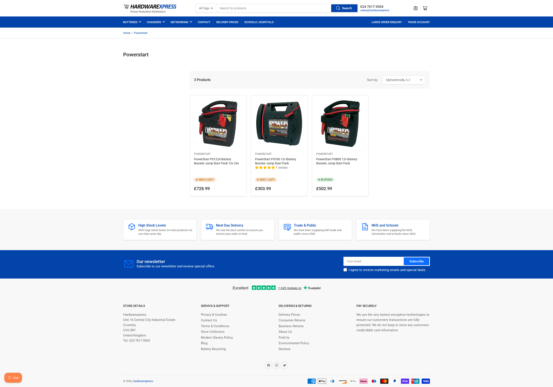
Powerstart (140, 33)
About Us (285, 332)
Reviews (285, 349)
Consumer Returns (292, 320)
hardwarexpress (143, 381)
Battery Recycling (213, 349)
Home (126, 33)
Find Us (284, 337)
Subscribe (416, 261)
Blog (204, 343)
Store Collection (212, 332)
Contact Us (209, 320)
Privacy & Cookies (214, 315)
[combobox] (287, 8)
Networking (179, 22)
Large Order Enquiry (387, 22)
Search (347, 8)
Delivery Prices (227, 22)
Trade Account (419, 22)
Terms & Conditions (215, 326)
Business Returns (291, 326)
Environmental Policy (294, 343)
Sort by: (372, 80)
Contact (204, 22)
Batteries (130, 22)
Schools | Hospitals (259, 22)
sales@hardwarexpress (374, 10)
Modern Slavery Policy (217, 337)
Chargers (154, 22)
